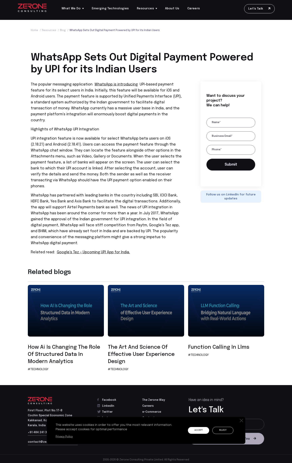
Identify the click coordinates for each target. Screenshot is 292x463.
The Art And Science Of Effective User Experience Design (141, 354)
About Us (172, 8)
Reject (222, 430)
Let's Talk (256, 8)
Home (36, 30)
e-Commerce (151, 412)
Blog (64, 30)
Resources (145, 8)
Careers (193, 8)
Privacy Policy (65, 436)
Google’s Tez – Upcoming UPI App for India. (93, 252)
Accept (196, 430)
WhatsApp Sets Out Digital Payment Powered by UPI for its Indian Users (115, 30)
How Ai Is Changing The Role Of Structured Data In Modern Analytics (64, 354)
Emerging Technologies (110, 8)
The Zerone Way (153, 400)
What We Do (71, 8)
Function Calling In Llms (218, 347)
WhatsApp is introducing (116, 84)
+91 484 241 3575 (40, 432)
